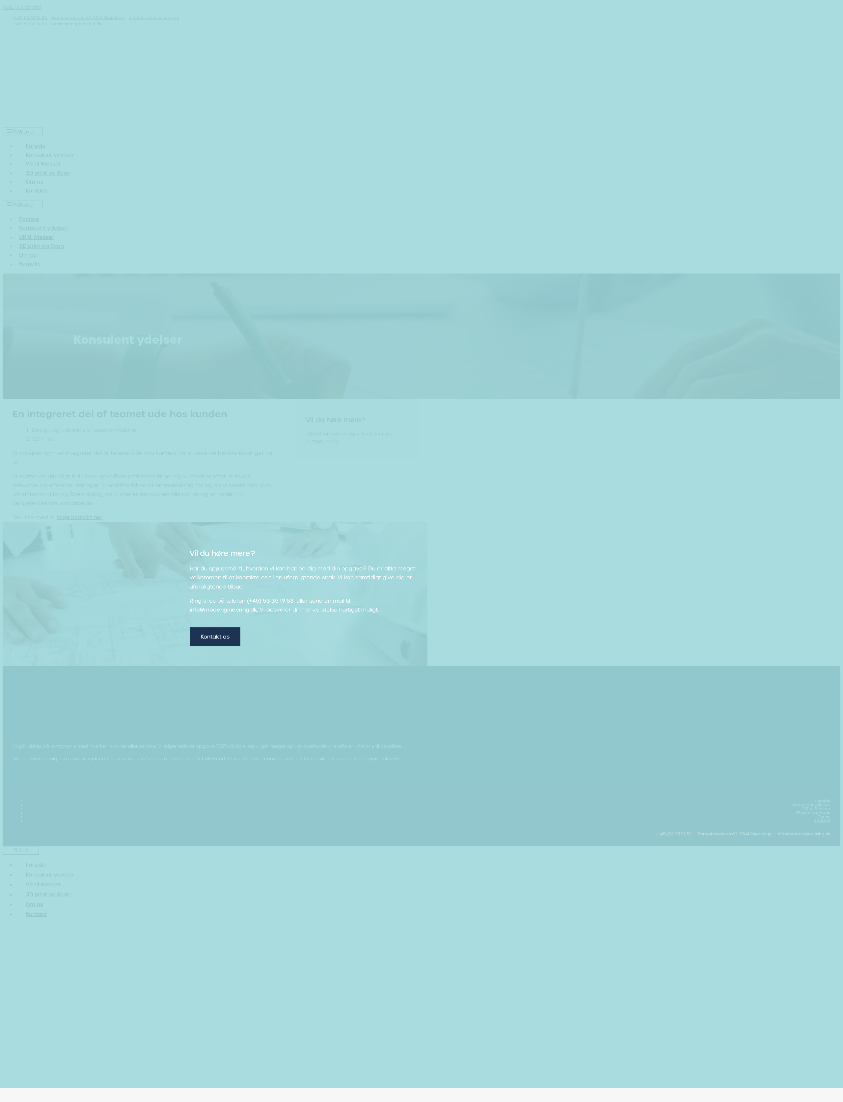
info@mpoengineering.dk (223, 609)
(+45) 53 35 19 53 (270, 600)
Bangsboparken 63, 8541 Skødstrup (735, 834)
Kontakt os (215, 636)
